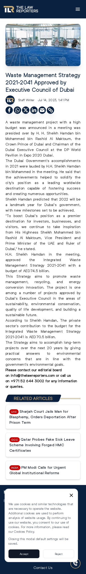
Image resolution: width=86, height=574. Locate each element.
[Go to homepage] (21, 9)
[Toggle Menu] (77, 9)
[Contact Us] (75, 563)
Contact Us (43, 567)
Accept (24, 553)
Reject (58, 553)
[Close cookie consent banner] (71, 495)
